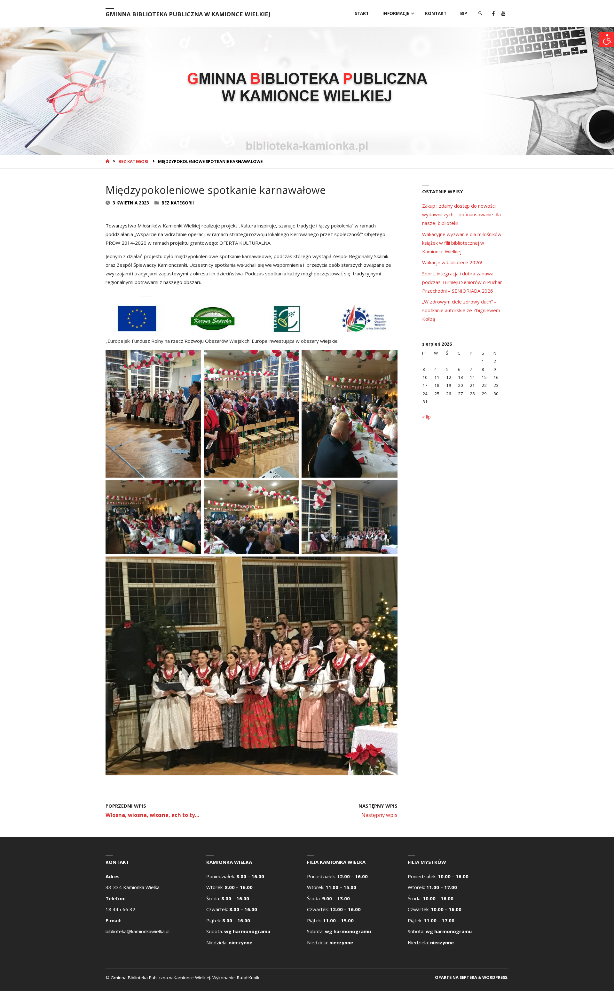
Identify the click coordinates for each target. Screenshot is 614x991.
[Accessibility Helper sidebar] (606, 39)
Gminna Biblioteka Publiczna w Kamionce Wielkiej (188, 14)
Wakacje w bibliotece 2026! (452, 262)
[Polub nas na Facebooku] (493, 13)
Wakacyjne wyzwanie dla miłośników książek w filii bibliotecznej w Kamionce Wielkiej (461, 243)
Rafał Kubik (248, 977)
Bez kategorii (134, 161)
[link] (480, 13)
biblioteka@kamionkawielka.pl (137, 931)
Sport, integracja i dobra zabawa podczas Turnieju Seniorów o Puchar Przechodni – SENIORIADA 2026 (462, 282)
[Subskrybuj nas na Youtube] (503, 13)
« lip (426, 416)
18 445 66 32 (120, 909)
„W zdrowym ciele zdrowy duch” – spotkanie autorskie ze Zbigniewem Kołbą (461, 310)
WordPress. (495, 977)
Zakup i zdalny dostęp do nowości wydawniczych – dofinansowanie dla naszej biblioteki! (461, 214)
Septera (468, 977)
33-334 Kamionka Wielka (133, 887)
